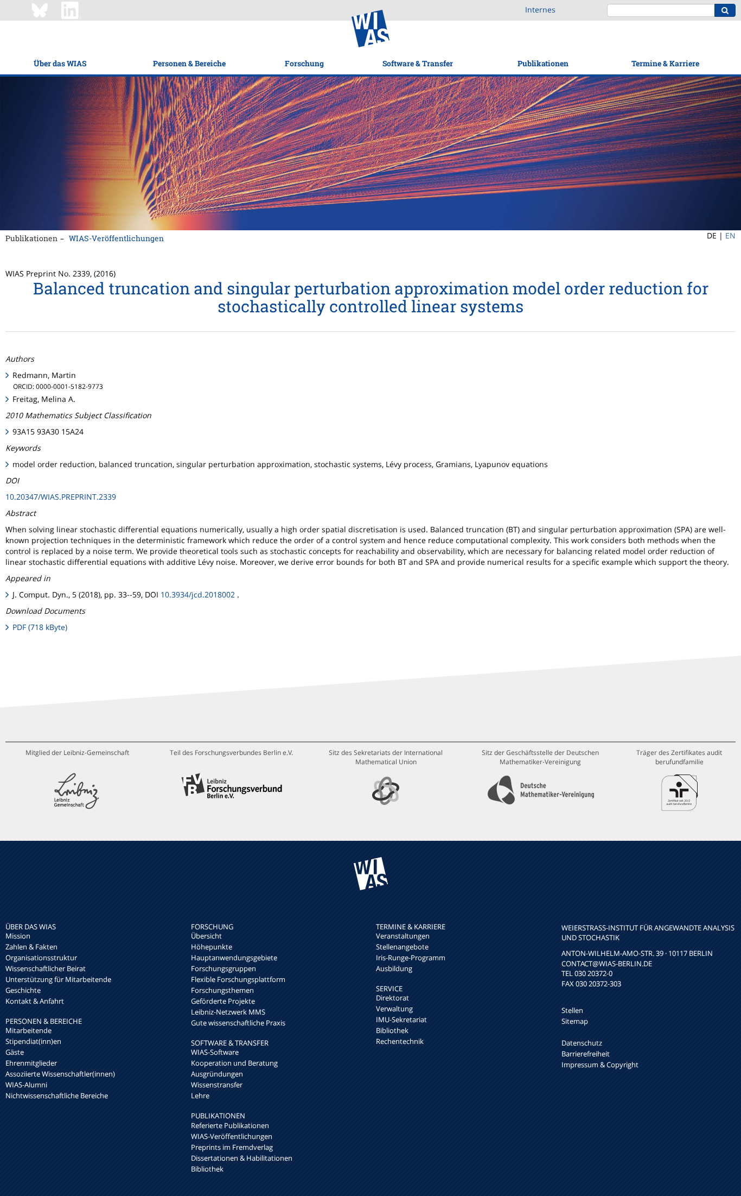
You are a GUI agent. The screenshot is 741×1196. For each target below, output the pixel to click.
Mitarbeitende (28, 1030)
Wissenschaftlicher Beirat (45, 968)
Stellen (572, 1010)
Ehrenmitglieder (31, 1063)
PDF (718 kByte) (39, 627)
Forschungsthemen (222, 990)
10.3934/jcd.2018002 (198, 594)
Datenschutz (581, 1043)
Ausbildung (394, 968)
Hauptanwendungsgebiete (234, 957)
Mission (17, 936)
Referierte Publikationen (230, 1125)
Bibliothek (207, 1169)
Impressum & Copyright (599, 1064)
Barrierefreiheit (585, 1054)
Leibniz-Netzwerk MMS (228, 1012)
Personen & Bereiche (189, 63)
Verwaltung (394, 1009)
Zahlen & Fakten (31, 947)
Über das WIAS (60, 63)
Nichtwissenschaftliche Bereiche (56, 1095)
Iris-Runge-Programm (410, 957)
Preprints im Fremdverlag (232, 1147)
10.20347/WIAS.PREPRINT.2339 (60, 497)
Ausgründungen (217, 1074)
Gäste (14, 1052)
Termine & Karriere (665, 63)
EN (730, 235)
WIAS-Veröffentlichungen (116, 238)
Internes (540, 9)
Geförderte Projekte (223, 1001)
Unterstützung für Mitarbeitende (58, 979)
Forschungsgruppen (223, 968)
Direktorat (392, 998)
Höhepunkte (211, 947)
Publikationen (543, 63)
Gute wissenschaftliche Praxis (238, 1023)
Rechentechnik (400, 1041)
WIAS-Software (215, 1052)
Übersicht (206, 936)
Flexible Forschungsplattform (238, 979)
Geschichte (23, 990)
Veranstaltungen (403, 936)
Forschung (304, 63)
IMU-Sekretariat (401, 1019)
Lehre (200, 1095)
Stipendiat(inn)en (33, 1041)
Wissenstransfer (216, 1085)
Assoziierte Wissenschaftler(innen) (60, 1074)
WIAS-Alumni (26, 1085)
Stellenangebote (402, 947)
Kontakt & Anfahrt (34, 1001)
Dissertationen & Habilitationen (241, 1158)
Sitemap (574, 1021)
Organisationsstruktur (41, 957)
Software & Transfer (417, 63)
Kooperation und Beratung (234, 1063)
